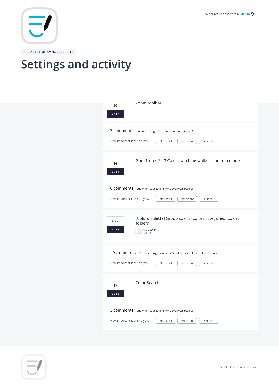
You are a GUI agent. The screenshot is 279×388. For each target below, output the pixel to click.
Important (189, 141)
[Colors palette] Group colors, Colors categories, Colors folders (187, 220)
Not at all (167, 141)
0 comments (122, 188)
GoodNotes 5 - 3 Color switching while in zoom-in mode (188, 160)
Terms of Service (247, 367)
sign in (245, 14)
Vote (115, 114)
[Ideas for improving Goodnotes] (39, 25)
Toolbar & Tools (207, 253)
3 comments (122, 130)
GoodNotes (227, 367)
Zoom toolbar (148, 103)
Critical (211, 141)
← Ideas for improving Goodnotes (48, 52)
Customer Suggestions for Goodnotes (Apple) (165, 131)
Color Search (147, 282)
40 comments (123, 252)
